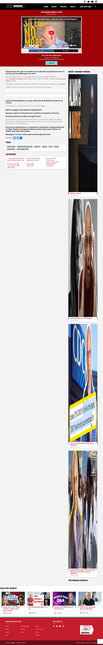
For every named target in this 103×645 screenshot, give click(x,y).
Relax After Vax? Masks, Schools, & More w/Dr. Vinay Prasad (12, 609)
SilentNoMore (11, 149)
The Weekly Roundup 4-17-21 (38, 608)
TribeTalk (61, 84)
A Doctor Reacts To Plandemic (81, 318)
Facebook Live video (16, 79)
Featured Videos (31, 158)
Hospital (44, 146)
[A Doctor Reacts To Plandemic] (82, 259)
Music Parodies (11, 164)
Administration (11, 146)
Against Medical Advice (14, 160)
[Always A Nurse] (82, 134)
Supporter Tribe (25, 626)
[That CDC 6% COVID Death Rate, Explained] (82, 384)
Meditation (49, 164)
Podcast (63, 7)
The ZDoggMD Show (22, 149)
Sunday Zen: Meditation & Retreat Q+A (63, 608)
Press (37, 626)
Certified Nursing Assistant (24, 146)
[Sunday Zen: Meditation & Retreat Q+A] (64, 600)
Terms (7, 629)
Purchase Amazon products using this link (23, 116)
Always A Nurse (75, 193)
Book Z (37, 632)
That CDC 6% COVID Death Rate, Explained (82, 444)
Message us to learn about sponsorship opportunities (28, 134)
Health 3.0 (37, 146)
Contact (38, 635)
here (29, 77)
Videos (54, 7)
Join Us (51, 63)
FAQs (7, 635)
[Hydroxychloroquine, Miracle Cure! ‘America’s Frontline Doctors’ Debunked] (82, 511)
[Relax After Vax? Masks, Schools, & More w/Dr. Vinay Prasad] (13, 600)
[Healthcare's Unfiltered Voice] (15, 6)
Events (22, 632)
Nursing (56, 146)
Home (46, 7)
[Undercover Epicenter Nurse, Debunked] (89, 600)
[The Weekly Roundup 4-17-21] (38, 600)
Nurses (29, 164)
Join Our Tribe (85, 7)
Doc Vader (49, 158)
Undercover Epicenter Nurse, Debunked (88, 608)
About (72, 7)
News (50, 146)
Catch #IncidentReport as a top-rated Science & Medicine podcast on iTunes (34, 102)
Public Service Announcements (51, 161)
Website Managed (81, 642)
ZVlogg (29, 165)
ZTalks (48, 165)
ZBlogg (9, 167)
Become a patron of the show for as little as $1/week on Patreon (32, 113)
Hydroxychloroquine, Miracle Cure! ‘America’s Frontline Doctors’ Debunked (82, 571)
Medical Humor (31, 160)
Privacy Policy (39, 629)
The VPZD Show (12, 165)
